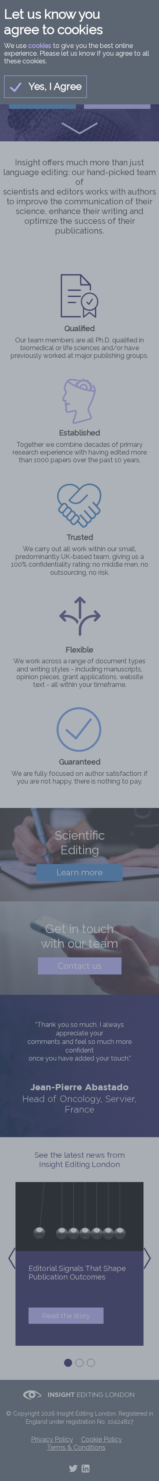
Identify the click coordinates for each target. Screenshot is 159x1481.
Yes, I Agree (54, 86)
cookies (39, 46)
